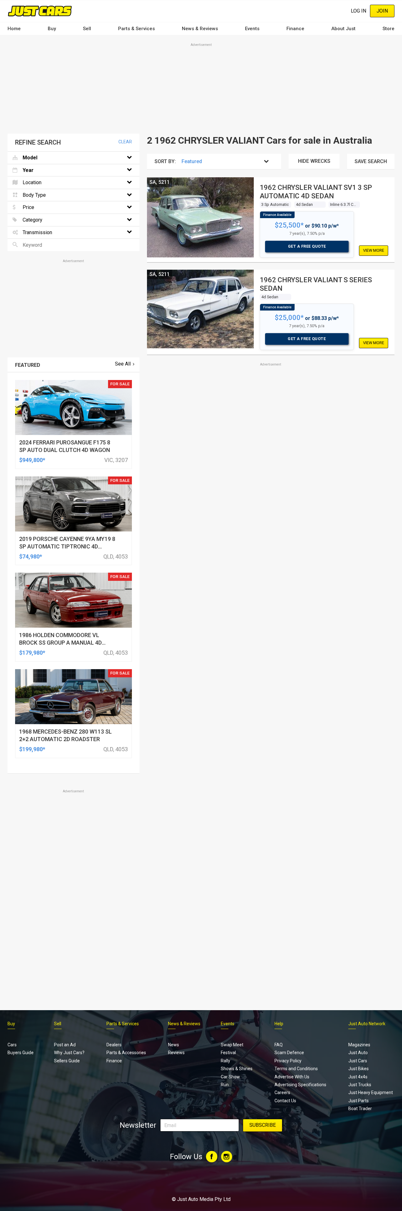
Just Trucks (359, 1084)
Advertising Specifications (300, 1084)
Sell (87, 28)
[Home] (40, 10)
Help (278, 1023)
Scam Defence (289, 1052)
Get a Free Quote (307, 246)
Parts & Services (136, 28)
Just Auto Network (366, 1023)
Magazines (359, 1044)
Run (225, 1084)
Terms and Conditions (296, 1068)
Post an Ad (65, 1044)
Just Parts (358, 1100)
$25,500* (289, 225)
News (173, 1044)
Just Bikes (358, 1068)
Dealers (114, 1044)
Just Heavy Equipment (370, 1092)
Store (388, 28)
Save (371, 161)
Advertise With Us (291, 1076)
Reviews (176, 1052)
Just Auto (358, 1052)
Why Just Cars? (69, 1052)
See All (123, 364)
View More (373, 250)
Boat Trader (360, 1108)
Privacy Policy (288, 1060)
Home (14, 28)
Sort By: (165, 161)
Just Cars (357, 1060)
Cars (12, 1044)
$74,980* (30, 556)
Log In (358, 11)
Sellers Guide (67, 1060)
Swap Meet (232, 1044)
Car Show (230, 1076)
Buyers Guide (21, 1052)
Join (382, 11)
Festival (228, 1052)
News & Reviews (200, 28)
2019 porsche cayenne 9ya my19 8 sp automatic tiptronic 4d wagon (67, 546)
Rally (225, 1060)
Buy (52, 28)
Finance (295, 28)
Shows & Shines (237, 1068)
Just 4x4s (357, 1076)
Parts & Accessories (126, 1052)
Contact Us (285, 1100)
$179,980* (32, 652)
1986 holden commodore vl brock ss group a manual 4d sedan (60, 642)
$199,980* (32, 749)
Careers (282, 1092)
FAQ (278, 1044)
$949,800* (32, 460)
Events (252, 28)
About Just (343, 28)
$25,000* (289, 318)
